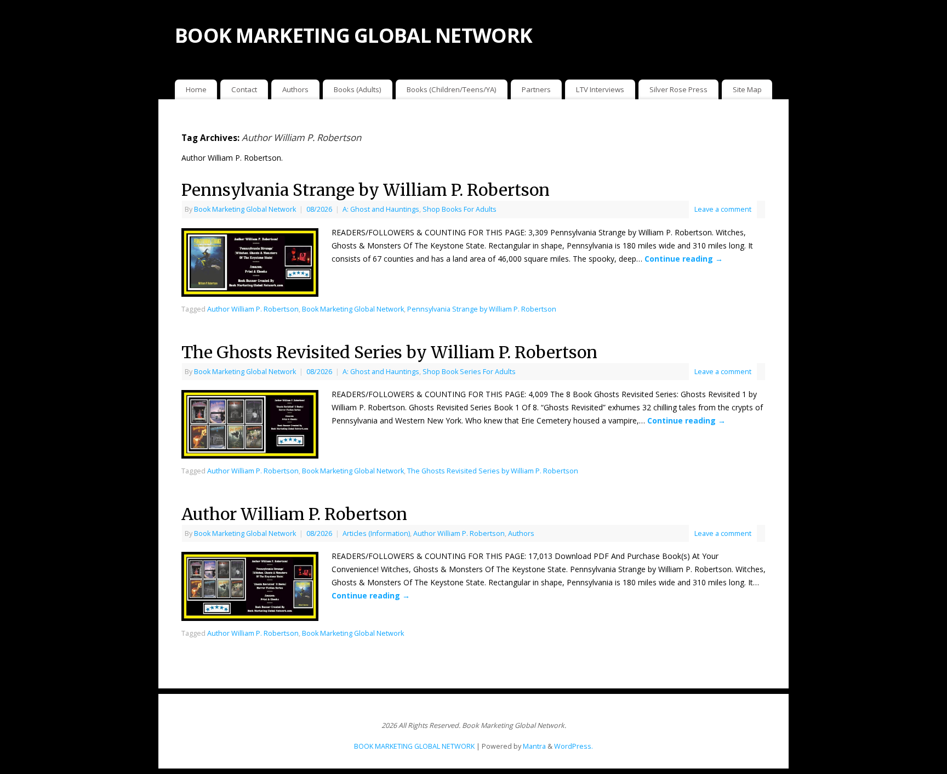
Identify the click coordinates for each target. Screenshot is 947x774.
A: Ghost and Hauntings (381, 209)
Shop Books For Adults (460, 209)
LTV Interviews (600, 89)
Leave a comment (722, 209)
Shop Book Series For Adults (469, 371)
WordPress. (573, 746)
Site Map (747, 89)
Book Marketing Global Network (245, 209)
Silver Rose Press (678, 89)
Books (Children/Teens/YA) (452, 89)
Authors (295, 89)
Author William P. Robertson (253, 309)
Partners (536, 89)
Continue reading (683, 258)
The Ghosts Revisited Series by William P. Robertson (389, 352)
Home (196, 89)
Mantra (534, 746)
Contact (244, 89)
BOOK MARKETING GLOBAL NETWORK (353, 35)
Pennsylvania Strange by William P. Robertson (365, 189)
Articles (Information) (376, 533)
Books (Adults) (357, 89)
